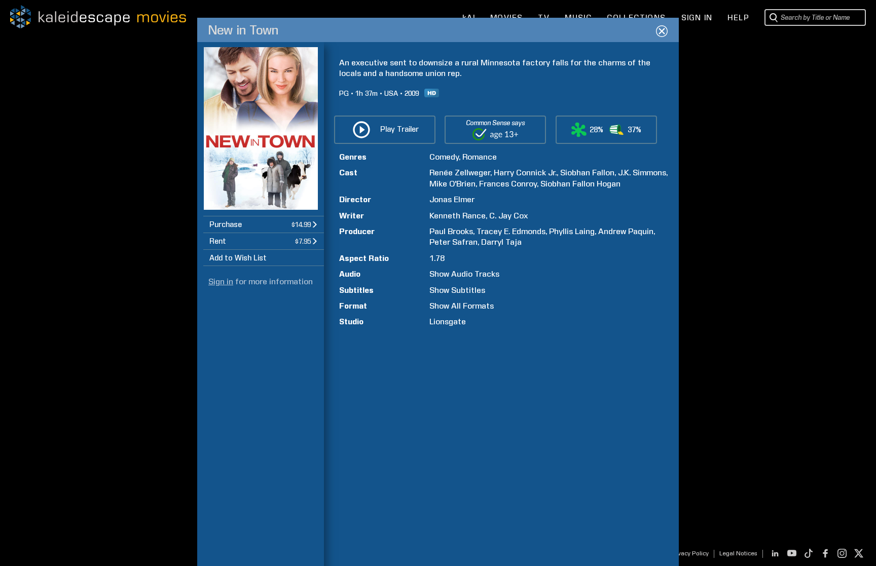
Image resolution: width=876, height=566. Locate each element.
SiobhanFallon (587, 172)
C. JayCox (508, 215)
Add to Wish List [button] (238, 257)
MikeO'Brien (452, 183)
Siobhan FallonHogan (580, 183)
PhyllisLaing (572, 231)
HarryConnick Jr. (525, 172)
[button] (263, 224)
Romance (479, 157)
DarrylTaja (501, 242)
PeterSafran (453, 242)
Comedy (444, 157)
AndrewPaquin (625, 231)
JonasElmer (451, 199)
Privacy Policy (689, 553)
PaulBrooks (451, 231)
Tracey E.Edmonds (511, 231)
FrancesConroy (508, 183)
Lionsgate (447, 321)
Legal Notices (738, 553)
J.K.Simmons (642, 172)
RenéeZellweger (459, 172)
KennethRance (457, 215)
